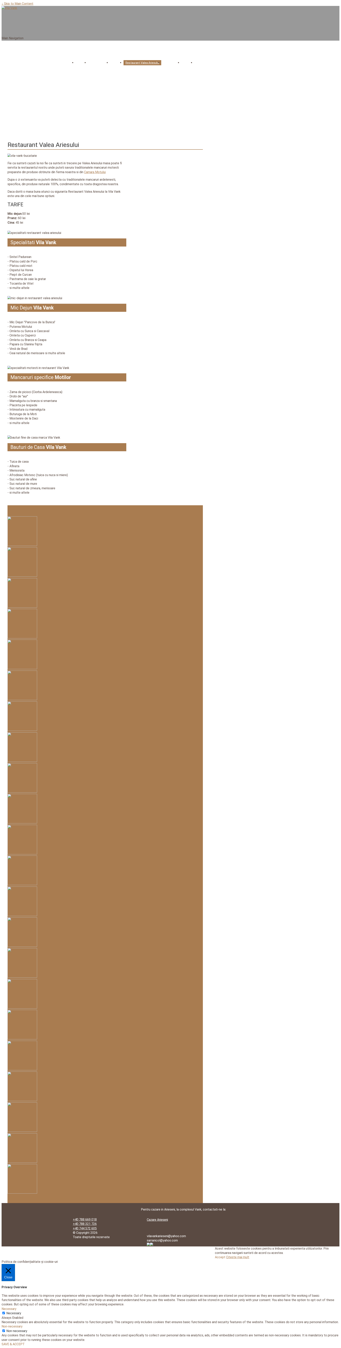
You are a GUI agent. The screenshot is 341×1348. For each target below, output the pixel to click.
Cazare (116, 62)
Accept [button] (220, 1257)
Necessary (13, 1313)
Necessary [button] (9, 1309)
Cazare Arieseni (157, 1220)
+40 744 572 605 (85, 1228)
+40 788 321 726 (85, 1224)
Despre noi (96, 62)
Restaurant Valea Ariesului (142, 62)
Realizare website (159, 1249)
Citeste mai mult (237, 1257)
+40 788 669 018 (85, 1219)
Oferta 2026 (171, 62)
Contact (201, 62)
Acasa (82, 62)
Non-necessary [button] (12, 1326)
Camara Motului (95, 172)
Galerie (187, 62)
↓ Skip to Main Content (17, 4)
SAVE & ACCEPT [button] (13, 1344)
